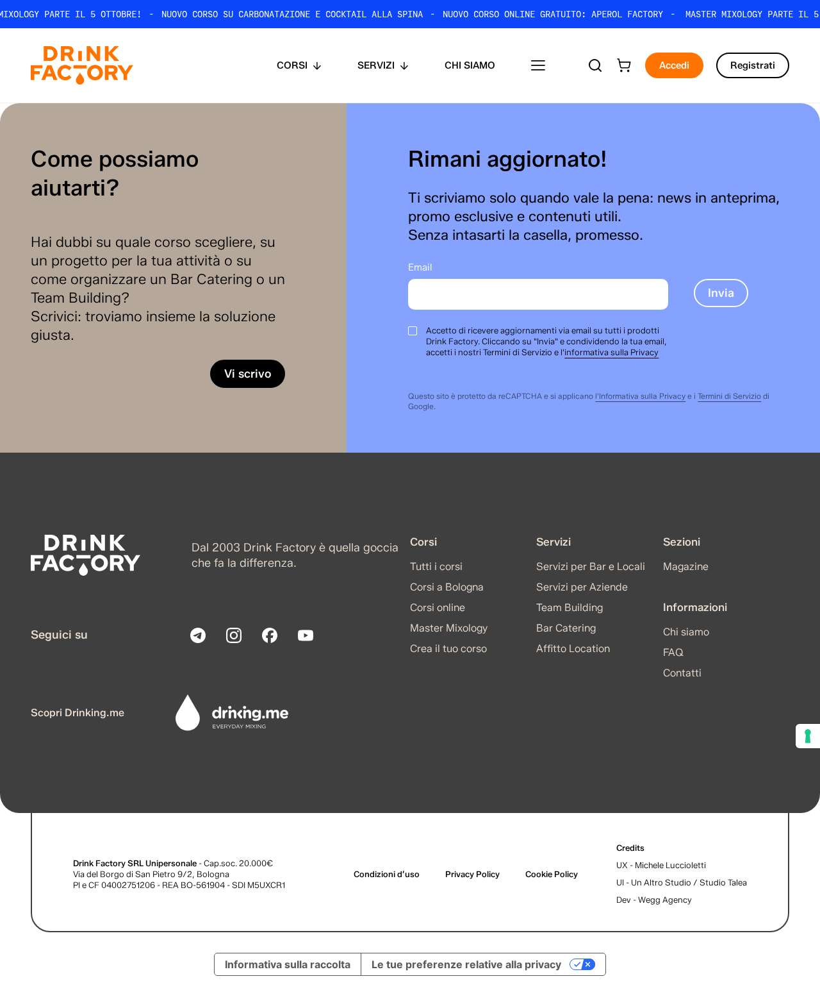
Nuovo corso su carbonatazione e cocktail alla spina (292, 14)
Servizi (376, 65)
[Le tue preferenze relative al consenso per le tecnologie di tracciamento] (808, 736)
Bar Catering (566, 628)
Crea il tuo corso (448, 648)
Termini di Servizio (729, 396)
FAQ (673, 652)
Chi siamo (470, 65)
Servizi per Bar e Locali (590, 566)
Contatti (682, 673)
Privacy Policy (472, 874)
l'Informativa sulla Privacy (640, 396)
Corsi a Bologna (447, 587)
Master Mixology (449, 628)
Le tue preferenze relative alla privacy (466, 964)
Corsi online (437, 607)
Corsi (292, 65)
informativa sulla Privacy (611, 352)
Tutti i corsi (436, 566)
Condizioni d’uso (387, 874)
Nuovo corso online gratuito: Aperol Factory (553, 14)
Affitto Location (573, 648)
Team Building (569, 607)
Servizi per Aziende (582, 587)
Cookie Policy (551, 874)
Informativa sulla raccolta (287, 964)
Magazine (686, 566)
